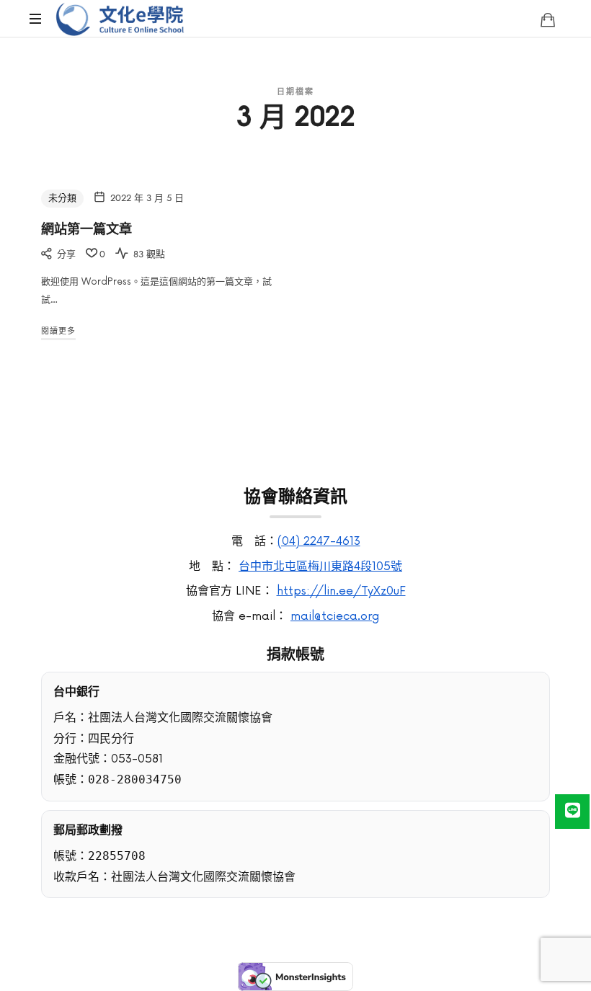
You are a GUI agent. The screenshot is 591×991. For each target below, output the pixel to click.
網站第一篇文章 (86, 228)
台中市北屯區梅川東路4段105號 (320, 566)
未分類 (62, 198)
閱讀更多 (58, 331)
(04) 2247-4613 (318, 541)
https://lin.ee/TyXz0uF (341, 591)
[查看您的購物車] (547, 19)
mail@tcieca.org (334, 616)
